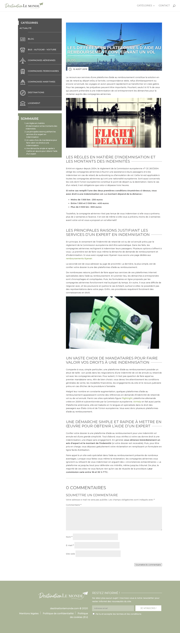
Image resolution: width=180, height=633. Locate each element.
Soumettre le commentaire (148, 565)
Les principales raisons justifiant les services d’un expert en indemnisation (41, 134)
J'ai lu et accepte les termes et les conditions (118, 614)
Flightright (127, 398)
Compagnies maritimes (41, 81)
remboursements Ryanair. (79, 258)
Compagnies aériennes (41, 60)
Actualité (26, 28)
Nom (69, 537)
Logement (34, 103)
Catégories (144, 6)
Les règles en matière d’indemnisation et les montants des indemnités (41, 126)
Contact (164, 6)
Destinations (36, 92)
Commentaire (73, 505)
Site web (70, 554)
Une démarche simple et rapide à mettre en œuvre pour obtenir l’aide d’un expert (41, 151)
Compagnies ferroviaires (43, 71)
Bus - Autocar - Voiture (42, 49)
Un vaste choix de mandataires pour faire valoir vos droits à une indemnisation (41, 143)
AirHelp (137, 401)
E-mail (70, 545)
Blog (31, 39)
